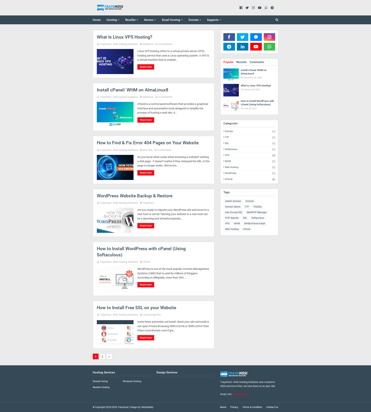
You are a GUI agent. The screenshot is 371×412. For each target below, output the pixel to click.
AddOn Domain (233, 201)
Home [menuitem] (97, 20)
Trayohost (148, 202)
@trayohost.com (241, 394)
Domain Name (232, 206)
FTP (250, 137)
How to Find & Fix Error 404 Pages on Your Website (148, 142)
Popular (228, 62)
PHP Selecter (232, 218)
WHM (250, 161)
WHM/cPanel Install (254, 223)
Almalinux (148, 44)
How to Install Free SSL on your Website (136, 307)
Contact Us (272, 407)
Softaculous (250, 149)
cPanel (146, 261)
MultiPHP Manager (257, 212)
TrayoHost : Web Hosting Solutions (119, 44)
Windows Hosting (132, 381)
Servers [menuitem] (149, 20)
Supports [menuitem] (213, 20)
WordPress (250, 173)
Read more (146, 66)
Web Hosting (250, 167)
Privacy (234, 407)
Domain (250, 131)
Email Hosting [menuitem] (171, 20)
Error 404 (147, 150)
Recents (241, 62)
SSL (250, 143)
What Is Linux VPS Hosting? (124, 37)
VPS (250, 155)
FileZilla (258, 206)
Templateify (147, 407)
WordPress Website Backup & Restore (134, 195)
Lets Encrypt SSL (152, 314)
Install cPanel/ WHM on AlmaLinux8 (132, 90)
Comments (257, 62)
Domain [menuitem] (194, 20)
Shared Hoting (100, 381)
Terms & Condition (252, 407)
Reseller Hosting (101, 387)
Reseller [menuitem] (130, 20)
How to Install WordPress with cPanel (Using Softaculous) (141, 252)
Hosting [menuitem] (111, 20)
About (223, 407)
